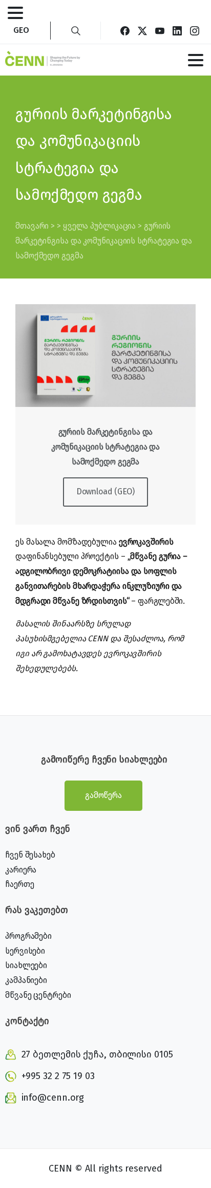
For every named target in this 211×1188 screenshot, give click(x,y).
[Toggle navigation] (15, 13)
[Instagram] (194, 31)
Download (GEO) (105, 491)
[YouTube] (159, 31)
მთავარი (32, 226)
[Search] (76, 31)
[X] (142, 31)
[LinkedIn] (177, 31)
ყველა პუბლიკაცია (99, 226)
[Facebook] (125, 31)
